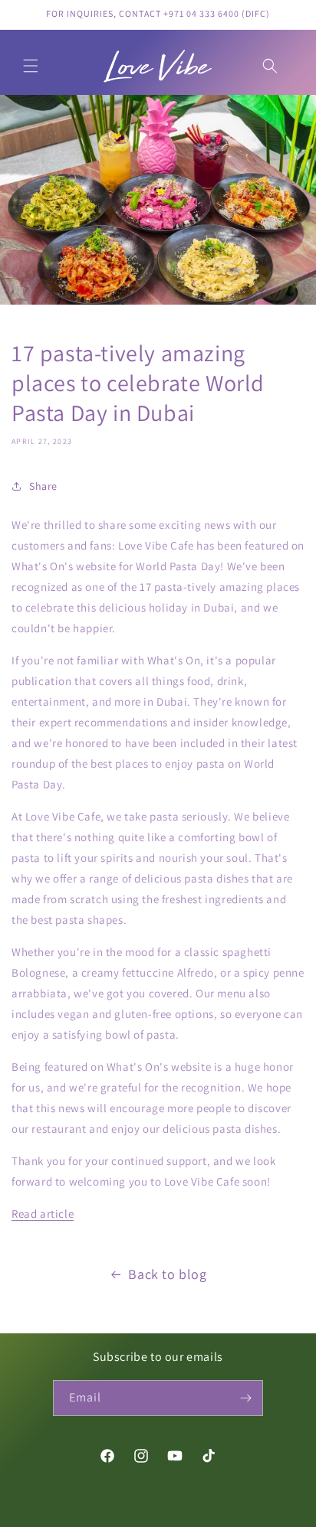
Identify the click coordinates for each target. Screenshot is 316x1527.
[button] (31, 66)
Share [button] (43, 486)
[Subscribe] (245, 1398)
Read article (43, 1213)
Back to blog (167, 1274)
